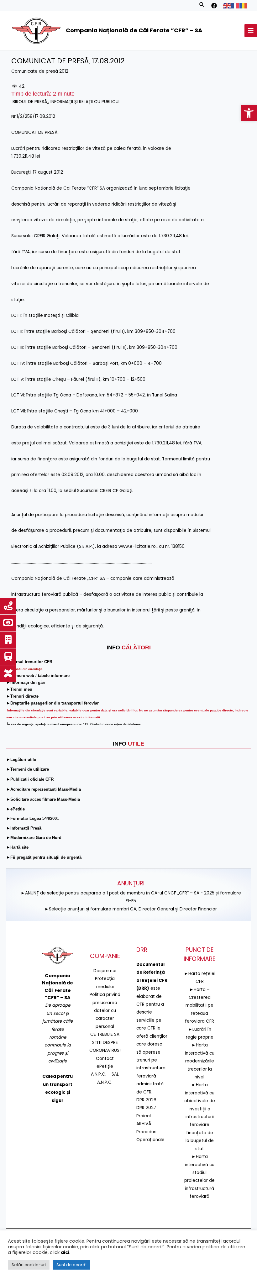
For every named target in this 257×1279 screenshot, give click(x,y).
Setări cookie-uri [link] (29, 1265)
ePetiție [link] (105, 1066)
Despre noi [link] (104, 971)
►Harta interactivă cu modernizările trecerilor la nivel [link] (199, 1061)
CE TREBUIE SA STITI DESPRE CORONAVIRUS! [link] (105, 1042)
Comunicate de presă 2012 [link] (39, 71)
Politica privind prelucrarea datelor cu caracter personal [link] (105, 1011)
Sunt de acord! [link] (71, 1265)
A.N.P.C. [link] (105, 1082)
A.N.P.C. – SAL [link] (105, 1074)
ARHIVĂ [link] (143, 1124)
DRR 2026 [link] (146, 1100)
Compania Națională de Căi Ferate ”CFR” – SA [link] (134, 30)
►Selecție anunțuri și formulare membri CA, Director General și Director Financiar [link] (131, 909)
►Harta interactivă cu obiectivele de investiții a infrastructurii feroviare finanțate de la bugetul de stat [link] (199, 1116)
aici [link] (65, 1252)
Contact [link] (105, 1058)
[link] (249, 113)
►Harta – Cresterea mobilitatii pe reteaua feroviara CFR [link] (199, 1006)
